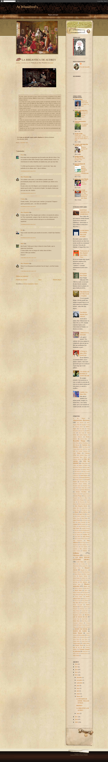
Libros (26, 142)
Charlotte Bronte (83, 455)
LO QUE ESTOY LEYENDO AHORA (81, 558)
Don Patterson (78, 471)
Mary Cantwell (76, 580)
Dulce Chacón (85, 473)
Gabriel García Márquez (78, 500)
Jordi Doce (76, 530)
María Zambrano (86, 572)
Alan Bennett (80, 422)
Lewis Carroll (76, 550)
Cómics (74, 465)
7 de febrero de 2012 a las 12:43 (28, 224)
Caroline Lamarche (82, 451)
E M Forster (75, 475)
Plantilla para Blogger (74, 755)
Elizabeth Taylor (77, 485)
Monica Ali (87, 586)
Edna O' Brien (76, 477)
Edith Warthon (84, 475)
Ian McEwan (84, 512)
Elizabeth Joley (83, 481)
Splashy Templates (84, 755)
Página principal (53, 15)
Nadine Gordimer (77, 592)
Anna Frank (22, 142)
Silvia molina (81, 635)
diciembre (79, 677)
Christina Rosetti (77, 459)
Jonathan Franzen (86, 528)
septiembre (80, 683)
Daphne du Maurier (83, 465)
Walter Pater (85, 651)
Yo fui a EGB (78, 134)
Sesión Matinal (77, 633)
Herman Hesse (76, 510)
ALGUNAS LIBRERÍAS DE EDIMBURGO (84, 212)
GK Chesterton (81, 502)
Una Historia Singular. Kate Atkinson (84, 314)
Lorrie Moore (80, 562)
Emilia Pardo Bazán (83, 487)
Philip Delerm (76, 611)
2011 (76, 717)
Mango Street (79, 99)
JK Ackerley (83, 524)
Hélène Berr (76, 508)
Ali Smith (81, 428)
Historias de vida (86, 510)
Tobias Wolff (85, 641)
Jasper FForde (76, 520)
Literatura (76, 555)
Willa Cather (76, 653)
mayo (78, 688)
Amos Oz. (82, 430)
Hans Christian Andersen (84, 504)
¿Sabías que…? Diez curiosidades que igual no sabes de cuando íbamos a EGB (82, 137)
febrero (79, 696)
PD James (81, 606)
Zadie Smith (76, 655)
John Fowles (76, 528)
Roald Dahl (85, 619)
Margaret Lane (84, 570)
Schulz (79, 627)
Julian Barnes (86, 536)
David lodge (87, 467)
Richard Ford (76, 619)
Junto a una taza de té (81, 110)
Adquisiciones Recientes (81, 420)
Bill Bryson (76, 445)
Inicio (40, 279)
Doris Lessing (86, 471)
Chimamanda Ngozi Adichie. (80, 457)
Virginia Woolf (79, 645)
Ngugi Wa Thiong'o (85, 594)
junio (78, 685)
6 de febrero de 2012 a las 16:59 (28, 206)
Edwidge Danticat (79, 479)
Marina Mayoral (78, 574)
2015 (76, 667)
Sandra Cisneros (81, 625)
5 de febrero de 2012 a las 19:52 (28, 171)
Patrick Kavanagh (77, 604)
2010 (76, 719)
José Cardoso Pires (79, 532)
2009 (76, 722)
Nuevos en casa (86, 598)
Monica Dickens (78, 588)
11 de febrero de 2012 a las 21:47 (28, 271)
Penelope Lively (84, 608)
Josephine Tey (86, 534)
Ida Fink (75, 514)
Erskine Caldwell (77, 494)
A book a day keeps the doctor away (81, 145)
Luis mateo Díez (84, 566)
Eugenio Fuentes (86, 494)
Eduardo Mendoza (85, 477)
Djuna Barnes (78, 469)
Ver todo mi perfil (84, 67)
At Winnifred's (27, 7)
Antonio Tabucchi (77, 437)
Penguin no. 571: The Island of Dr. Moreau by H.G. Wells (84, 195)
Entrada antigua (57, 279)
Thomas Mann (76, 641)
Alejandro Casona (86, 424)
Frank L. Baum (84, 498)
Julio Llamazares (77, 540)
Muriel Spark (78, 590)
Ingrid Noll (82, 514)
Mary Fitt (83, 580)
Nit (21, 230)
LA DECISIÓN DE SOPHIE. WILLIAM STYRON (82, 701)
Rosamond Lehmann (78, 623)
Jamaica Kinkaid (81, 516)
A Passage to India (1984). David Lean (83, 353)
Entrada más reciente (21, 279)
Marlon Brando (76, 578)
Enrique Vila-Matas (81, 492)
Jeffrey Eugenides (82, 522)
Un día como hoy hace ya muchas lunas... (84, 114)
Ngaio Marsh (76, 594)
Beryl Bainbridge (84, 443)
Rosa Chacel (85, 621)
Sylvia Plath (76, 639)
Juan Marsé (77, 536)
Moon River (87, 588)
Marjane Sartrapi (83, 576)
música (86, 590)
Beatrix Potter (83, 439)
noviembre (80, 680)
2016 (76, 664)
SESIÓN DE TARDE (80, 631)
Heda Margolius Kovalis (81, 506)
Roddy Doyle (76, 621)
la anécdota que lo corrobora (84, 182)
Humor (76, 512)
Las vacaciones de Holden (80, 164)
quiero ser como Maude (81, 179)
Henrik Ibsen (85, 508)
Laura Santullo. (84, 546)
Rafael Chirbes (84, 613)
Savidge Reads (79, 156)
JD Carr (84, 520)
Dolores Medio (86, 469)
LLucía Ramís (86, 555)
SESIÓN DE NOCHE (81, 629)
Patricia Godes (84, 602)
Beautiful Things (79, 441)
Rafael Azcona (76, 613)
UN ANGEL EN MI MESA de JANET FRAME (84, 374)
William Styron (84, 653)
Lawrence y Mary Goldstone (80, 548)
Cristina (23, 199)
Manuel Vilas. (76, 568)
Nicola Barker (78, 596)
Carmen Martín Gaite (78, 449)
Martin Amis (85, 578)
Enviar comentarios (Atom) (30, 284)
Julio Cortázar (85, 538)
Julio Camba (77, 538)
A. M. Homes (79, 418)
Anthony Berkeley (83, 435)
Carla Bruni (85, 447)
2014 (76, 669)
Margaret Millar (76, 572)
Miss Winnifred (25, 177)
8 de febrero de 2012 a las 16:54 (28, 237)
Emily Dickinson (85, 489)
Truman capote (76, 643)
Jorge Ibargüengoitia (85, 530)
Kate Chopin (83, 542)
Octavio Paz (77, 600)
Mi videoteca (83, 582)
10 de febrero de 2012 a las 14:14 (28, 257)
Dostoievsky (77, 473)
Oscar (22, 155)
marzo (78, 694)
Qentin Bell (85, 611)
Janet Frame (84, 518)
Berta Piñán (75, 443)
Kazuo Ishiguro (83, 544)
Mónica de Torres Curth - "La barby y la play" (85, 103)
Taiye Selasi (84, 639)
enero (78, 713)
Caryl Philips (76, 453)
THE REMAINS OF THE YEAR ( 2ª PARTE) (84, 294)
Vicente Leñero (86, 643)
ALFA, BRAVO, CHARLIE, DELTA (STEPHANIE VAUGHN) (82, 171)
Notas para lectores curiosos (80, 122)
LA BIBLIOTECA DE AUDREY (39, 59)
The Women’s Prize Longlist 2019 (80, 158)
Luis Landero (81, 564)
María (22, 243)
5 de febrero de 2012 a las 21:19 (28, 193)
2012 (76, 675)
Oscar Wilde (85, 600)
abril (78, 691)
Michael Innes (76, 584)
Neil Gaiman (85, 592)
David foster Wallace (77, 467)
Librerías (85, 550)
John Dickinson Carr (83, 526)
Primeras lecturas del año (84, 148)
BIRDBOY (79, 705)
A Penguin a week (80, 190)
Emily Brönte (76, 489)
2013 (76, 672)
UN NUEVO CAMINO (84, 125)
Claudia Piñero (84, 463)
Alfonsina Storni (79, 426)
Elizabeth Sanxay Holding (80, 483)
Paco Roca (75, 602)
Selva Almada (86, 627)
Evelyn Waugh (78, 496)
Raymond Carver (77, 615)
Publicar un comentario (22, 276)
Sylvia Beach (85, 637)
